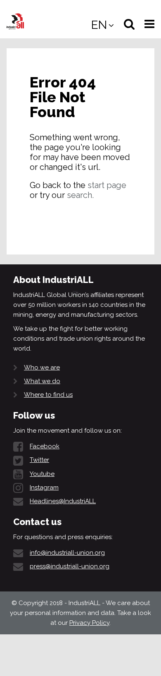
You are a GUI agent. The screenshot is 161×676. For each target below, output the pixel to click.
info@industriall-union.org (67, 552)
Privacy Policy (89, 623)
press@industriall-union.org (69, 566)
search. (80, 195)
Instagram (44, 487)
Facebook (44, 446)
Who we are (42, 367)
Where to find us (48, 394)
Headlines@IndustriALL (63, 501)
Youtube (42, 474)
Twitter (39, 460)
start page (107, 185)
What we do (42, 381)
